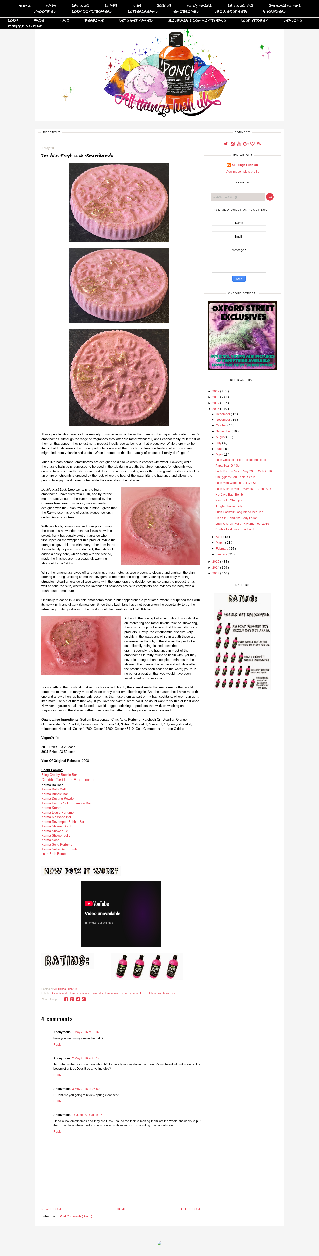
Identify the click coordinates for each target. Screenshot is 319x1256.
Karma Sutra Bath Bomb (59, 849)
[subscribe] (259, 144)
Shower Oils (240, 6)
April (219, 537)
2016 (216, 409)
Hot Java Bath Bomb (229, 494)
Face (39, 20)
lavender (98, 993)
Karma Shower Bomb (56, 826)
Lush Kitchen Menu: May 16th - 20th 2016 (243, 489)
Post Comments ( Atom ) (76, 1216)
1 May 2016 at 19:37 (86, 1032)
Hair (64, 20)
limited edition (130, 993)
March (220, 542)
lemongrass (112, 993)
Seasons (292, 20)
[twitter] (226, 144)
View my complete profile (242, 171)
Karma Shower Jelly (55, 835)
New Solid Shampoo (229, 500)
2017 (216, 403)
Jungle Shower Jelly (229, 506)
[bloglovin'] (252, 144)
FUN (137, 6)
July (219, 443)
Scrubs (164, 6)
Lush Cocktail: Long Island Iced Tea (239, 512)
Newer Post (51, 1209)
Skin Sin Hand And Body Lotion (236, 518)
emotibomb (84, 993)
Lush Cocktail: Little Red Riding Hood (240, 460)
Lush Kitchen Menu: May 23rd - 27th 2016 (243, 471)
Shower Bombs (285, 6)
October (221, 425)
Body (12, 20)
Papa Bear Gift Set (227, 465)
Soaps (110, 6)
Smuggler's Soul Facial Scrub (235, 477)
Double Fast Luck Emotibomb (67, 780)
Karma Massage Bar (56, 817)
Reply (57, 1044)
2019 (216, 391)
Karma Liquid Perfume (57, 812)
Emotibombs (186, 11)
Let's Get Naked (136, 20)
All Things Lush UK (245, 165)
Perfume (94, 20)
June (219, 449)
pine (173, 993)
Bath (51, 6)
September (224, 431)
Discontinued (59, 993)
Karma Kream (51, 808)
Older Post (190, 1209)
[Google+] (246, 144)
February (222, 548)
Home (24, 6)
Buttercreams (142, 11)
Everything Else (24, 26)
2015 (216, 561)
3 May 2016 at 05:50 (86, 1089)
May (219, 454)
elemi (72, 993)
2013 (216, 573)
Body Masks (199, 6)
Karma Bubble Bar (54, 794)
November (223, 419)
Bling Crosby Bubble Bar (59, 775)
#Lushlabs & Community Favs (197, 20)
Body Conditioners (91, 11)
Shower (80, 6)
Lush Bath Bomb (53, 854)
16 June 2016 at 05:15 (87, 1115)
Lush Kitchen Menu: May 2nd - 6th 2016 (242, 523)
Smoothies (44, 11)
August (221, 437)
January (222, 554)
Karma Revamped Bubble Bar (62, 822)
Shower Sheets (230, 11)
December (223, 414)
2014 (216, 567)
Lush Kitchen (254, 20)
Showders (274, 11)
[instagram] (232, 144)
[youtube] (239, 144)
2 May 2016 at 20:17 (86, 1058)
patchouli (163, 993)
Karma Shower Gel (55, 831)
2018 (216, 397)
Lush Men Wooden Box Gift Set (236, 483)
